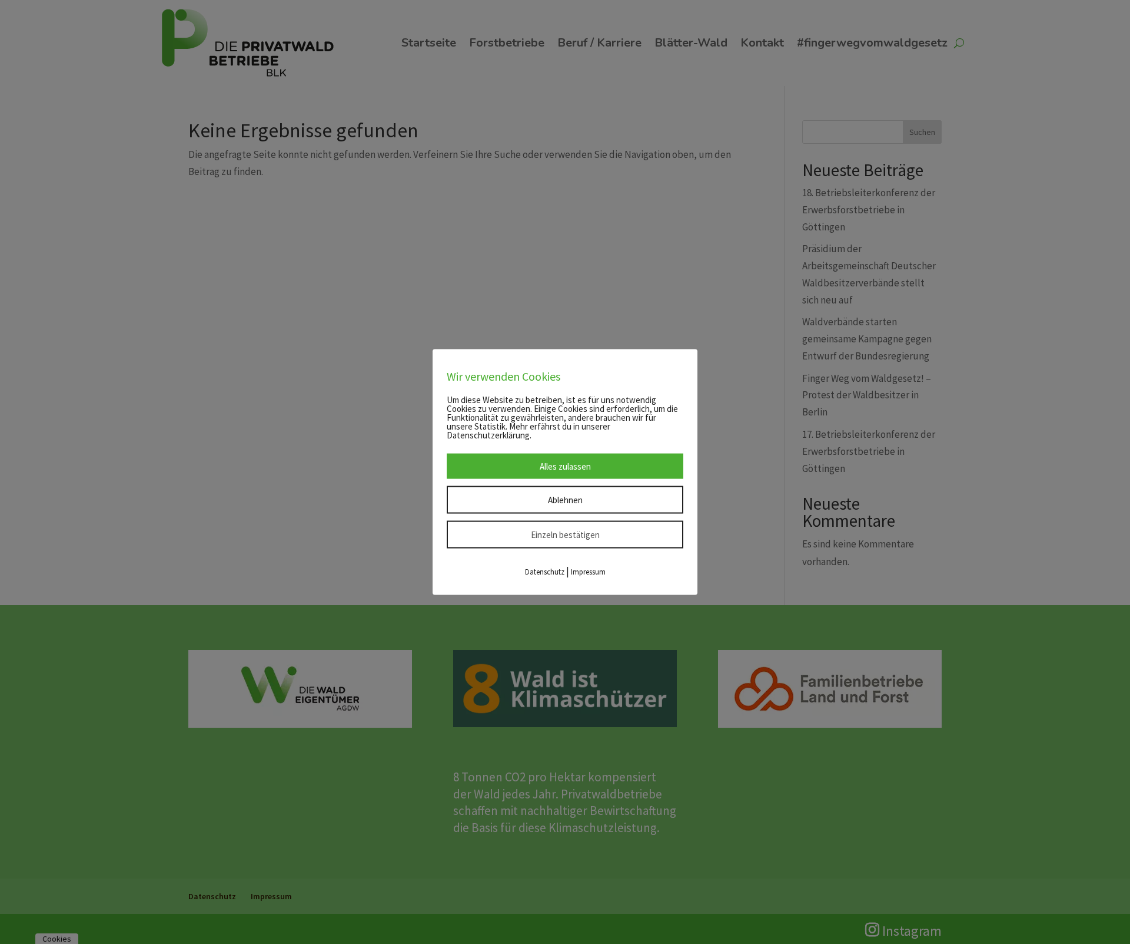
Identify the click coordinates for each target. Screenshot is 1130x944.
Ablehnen (565, 500)
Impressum (588, 572)
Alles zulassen (565, 466)
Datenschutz (544, 572)
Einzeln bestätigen (565, 534)
